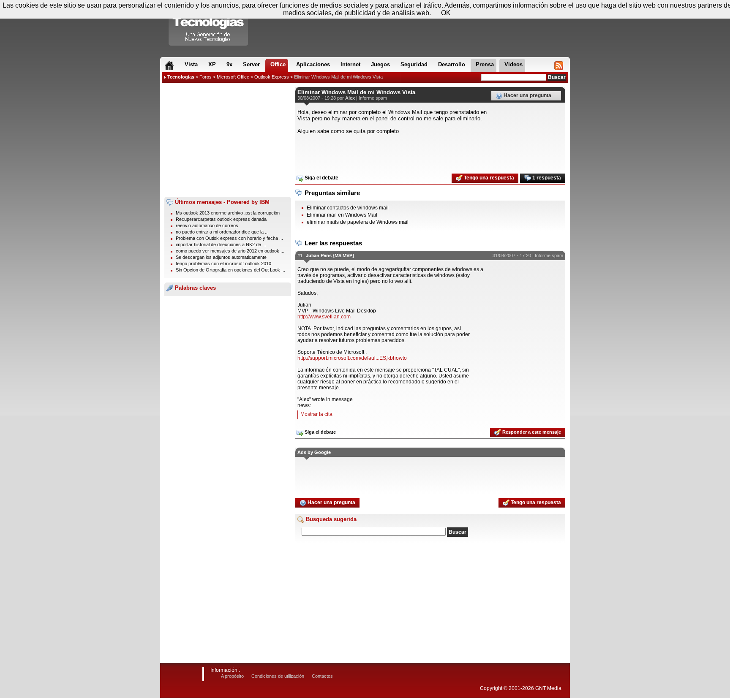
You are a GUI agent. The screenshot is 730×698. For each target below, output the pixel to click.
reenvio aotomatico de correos (207, 225)
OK (446, 12)
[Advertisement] (227, 140)
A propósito (232, 676)
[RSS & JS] (558, 65)
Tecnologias (180, 76)
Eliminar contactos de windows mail (348, 208)
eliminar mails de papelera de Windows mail (358, 222)
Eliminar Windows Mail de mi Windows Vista (338, 76)
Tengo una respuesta (488, 178)
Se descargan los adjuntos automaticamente (221, 257)
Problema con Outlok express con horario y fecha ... (229, 238)
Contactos (322, 676)
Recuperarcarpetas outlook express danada (221, 219)
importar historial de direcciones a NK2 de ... (221, 244)
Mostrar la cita (316, 414)
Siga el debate (320, 178)
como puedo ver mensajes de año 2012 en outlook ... (230, 250)
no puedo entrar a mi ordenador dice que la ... (222, 231)
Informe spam (373, 97)
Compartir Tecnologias (209, 25)
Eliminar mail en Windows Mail (342, 215)
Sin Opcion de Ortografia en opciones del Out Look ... (230, 269)
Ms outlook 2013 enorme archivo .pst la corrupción (228, 212)
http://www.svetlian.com (324, 317)
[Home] (169, 65)
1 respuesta (546, 178)
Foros (205, 76)
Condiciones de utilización (277, 676)
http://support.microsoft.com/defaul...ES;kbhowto (352, 358)
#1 (299, 255)
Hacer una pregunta (526, 95)
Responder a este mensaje (531, 432)
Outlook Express (271, 76)
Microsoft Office (233, 76)
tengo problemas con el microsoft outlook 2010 (223, 263)
